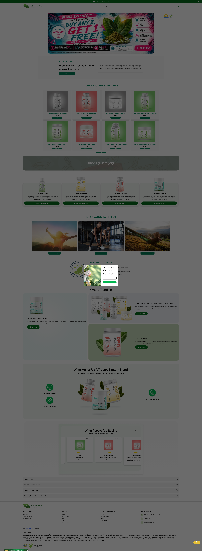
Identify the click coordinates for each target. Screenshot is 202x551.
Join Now (109, 282)
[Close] (117, 266)
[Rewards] (196, 542)
